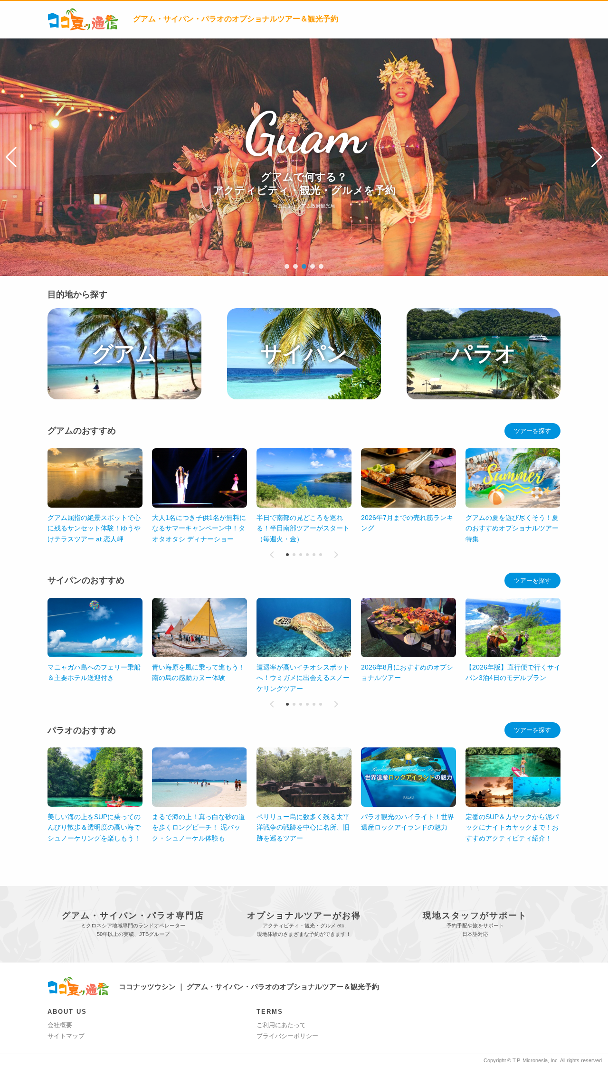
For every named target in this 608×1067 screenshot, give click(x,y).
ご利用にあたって (281, 1025)
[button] (11, 157)
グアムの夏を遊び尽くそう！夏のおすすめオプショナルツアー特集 (512, 528)
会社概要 (60, 1025)
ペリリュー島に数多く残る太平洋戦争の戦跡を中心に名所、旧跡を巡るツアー (303, 827)
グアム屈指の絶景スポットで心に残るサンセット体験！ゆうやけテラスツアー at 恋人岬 (94, 528)
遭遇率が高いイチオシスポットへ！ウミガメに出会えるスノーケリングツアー (303, 677)
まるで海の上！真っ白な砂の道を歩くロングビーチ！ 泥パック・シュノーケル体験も (198, 827)
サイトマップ (66, 1035)
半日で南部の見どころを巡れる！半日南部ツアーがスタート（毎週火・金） (303, 528)
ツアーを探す (532, 430)
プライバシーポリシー (287, 1035)
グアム (124, 353)
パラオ (483, 353)
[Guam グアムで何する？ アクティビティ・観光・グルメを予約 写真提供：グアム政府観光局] (304, 43)
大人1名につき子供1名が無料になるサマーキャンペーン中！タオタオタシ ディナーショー (199, 528)
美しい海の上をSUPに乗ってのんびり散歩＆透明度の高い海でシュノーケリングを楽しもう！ (94, 827)
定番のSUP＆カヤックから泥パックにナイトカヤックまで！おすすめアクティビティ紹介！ (512, 827)
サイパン (304, 353)
